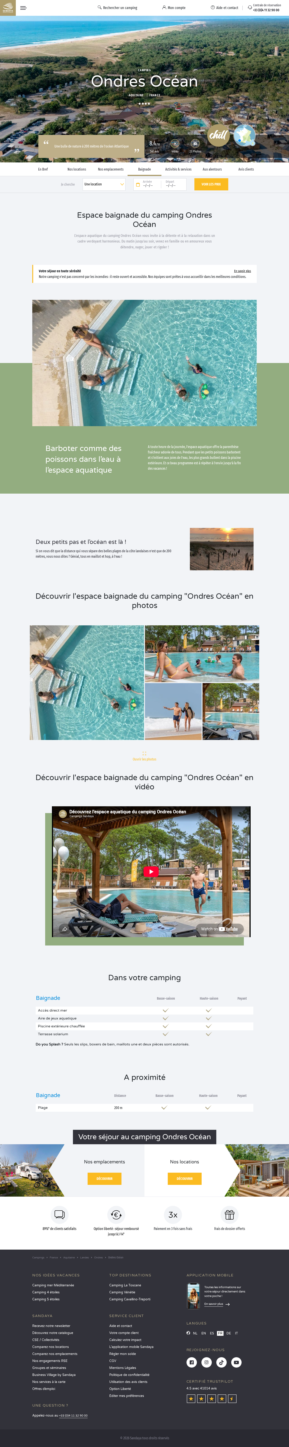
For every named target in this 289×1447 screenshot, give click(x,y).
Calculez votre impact (125, 1340)
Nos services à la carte (48, 1382)
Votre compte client (124, 1333)
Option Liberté (120, 1389)
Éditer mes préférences (126, 1396)
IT (236, 1333)
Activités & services (178, 169)
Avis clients (246, 169)
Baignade (144, 169)
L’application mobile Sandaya (131, 1347)
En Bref (43, 169)
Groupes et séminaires (49, 1368)
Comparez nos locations (50, 1347)
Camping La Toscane (125, 1285)
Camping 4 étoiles (46, 1292)
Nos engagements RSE (50, 1361)
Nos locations (77, 169)
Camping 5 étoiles (46, 1299)
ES (212, 1333)
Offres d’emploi (43, 1389)
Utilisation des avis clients (128, 1382)
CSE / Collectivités (45, 1340)
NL (195, 1333)
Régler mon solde (122, 1354)
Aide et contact (120, 1326)
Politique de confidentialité (129, 1375)
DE (228, 1333)
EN (203, 1333)
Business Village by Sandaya (54, 1375)
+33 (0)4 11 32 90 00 (73, 1415)
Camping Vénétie (122, 1292)
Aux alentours (212, 169)
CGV (112, 1361)
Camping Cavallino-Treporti (129, 1299)
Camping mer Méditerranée (53, 1285)
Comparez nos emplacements (54, 1354)
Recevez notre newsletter (51, 1326)
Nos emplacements (111, 169)
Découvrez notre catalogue (52, 1333)
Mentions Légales (122, 1368)
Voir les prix (211, 184)
